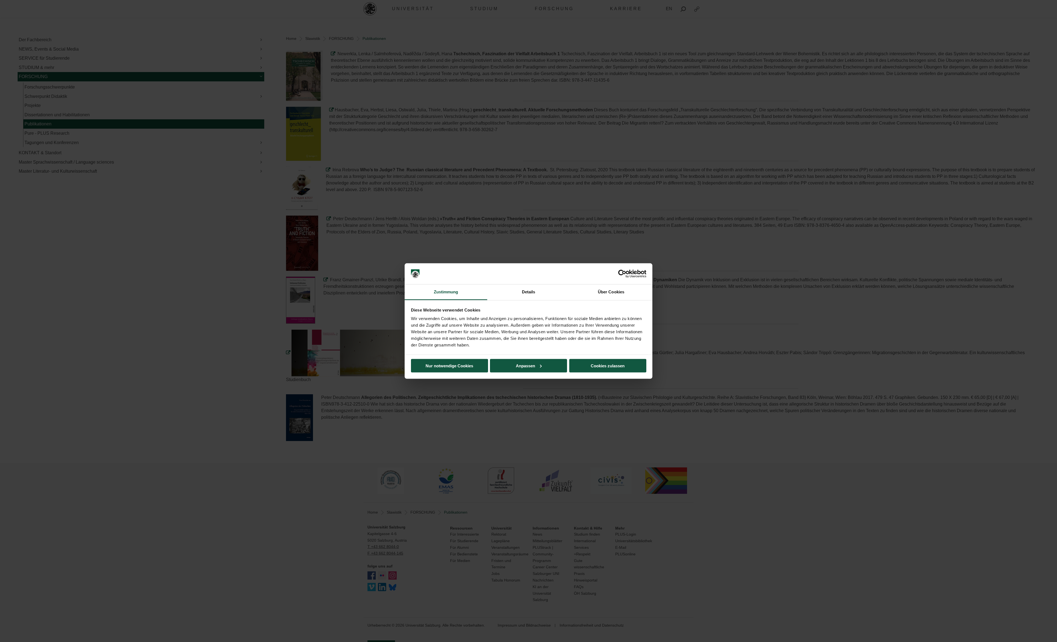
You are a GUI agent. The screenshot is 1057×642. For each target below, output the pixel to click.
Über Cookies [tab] (611, 292)
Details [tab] (528, 292)
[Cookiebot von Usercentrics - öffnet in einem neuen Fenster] (622, 274)
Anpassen (525, 365)
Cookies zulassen (608, 365)
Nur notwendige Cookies (449, 365)
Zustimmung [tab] (446, 292)
